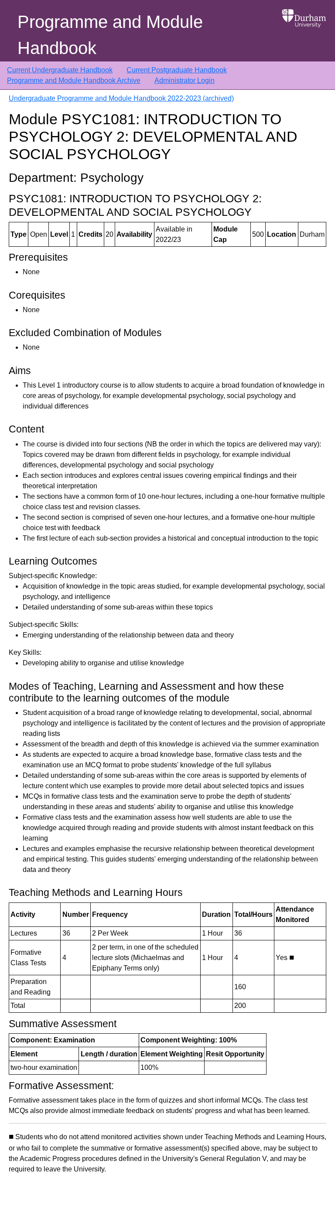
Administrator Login (184, 80)
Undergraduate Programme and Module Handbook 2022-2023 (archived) (121, 98)
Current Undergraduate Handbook (60, 70)
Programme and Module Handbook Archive (73, 80)
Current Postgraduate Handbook (176, 70)
